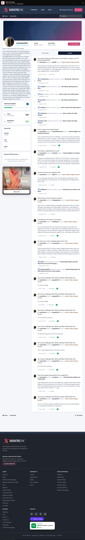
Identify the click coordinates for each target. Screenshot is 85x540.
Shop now (16, 192)
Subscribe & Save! (8, 498)
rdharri (42, 262)
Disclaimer (41, 535)
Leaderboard (33, 477)
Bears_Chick (43, 121)
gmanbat (42, 100)
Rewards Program (8, 495)
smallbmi (43, 86)
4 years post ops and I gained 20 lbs (49, 172)
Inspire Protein (61, 479)
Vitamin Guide (7, 490)
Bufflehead (43, 189)
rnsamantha (42, 62)
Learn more (3, 3)
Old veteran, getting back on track (48, 151)
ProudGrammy (44, 79)
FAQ (4, 485)
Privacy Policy (35, 535)
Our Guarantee (7, 522)
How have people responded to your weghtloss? (53, 375)
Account (5, 517)
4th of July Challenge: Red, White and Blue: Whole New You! (56, 278)
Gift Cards (5, 503)
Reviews (5, 487)
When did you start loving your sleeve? (50, 198)
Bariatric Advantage (62, 490)
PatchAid (59, 474)
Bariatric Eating (61, 485)
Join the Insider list (9, 464)
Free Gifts (5, 505)
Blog (4, 477)
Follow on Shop (38, 519)
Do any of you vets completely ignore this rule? (52, 241)
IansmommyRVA (45, 269)
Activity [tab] (70, 53)
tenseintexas (56, 243)
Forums (32, 474)
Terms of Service (26, 535)
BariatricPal (60, 477)
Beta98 (54, 62)
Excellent (9, 122)
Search (32, 485)
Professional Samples (9, 527)
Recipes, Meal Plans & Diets (10, 482)
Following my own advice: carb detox (49, 219)
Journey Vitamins (62, 487)
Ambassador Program (9, 500)
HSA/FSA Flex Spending (9, 479)
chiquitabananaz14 (57, 131)
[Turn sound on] (28, 169)
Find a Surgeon (34, 482)
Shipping (5, 512)
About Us (5, 474)
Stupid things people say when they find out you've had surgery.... (58, 262)
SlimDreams (43, 113)
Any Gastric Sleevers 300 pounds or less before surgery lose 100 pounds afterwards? (58, 59)
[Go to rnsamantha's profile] (34, 59)
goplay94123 (56, 280)
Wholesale (5, 525)
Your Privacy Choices (50, 535)
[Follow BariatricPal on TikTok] (45, 514)
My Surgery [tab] (45, 53)
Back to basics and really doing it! (69, 94)
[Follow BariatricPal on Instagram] (36, 514)
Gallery (32, 479)
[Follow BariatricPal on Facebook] (32, 514)
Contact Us (6, 520)
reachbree (55, 377)
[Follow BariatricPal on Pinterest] (40, 514)
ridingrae (42, 107)
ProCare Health (61, 482)
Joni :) (42, 94)
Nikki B (54, 174)
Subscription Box (7, 492)
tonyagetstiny (56, 200)
